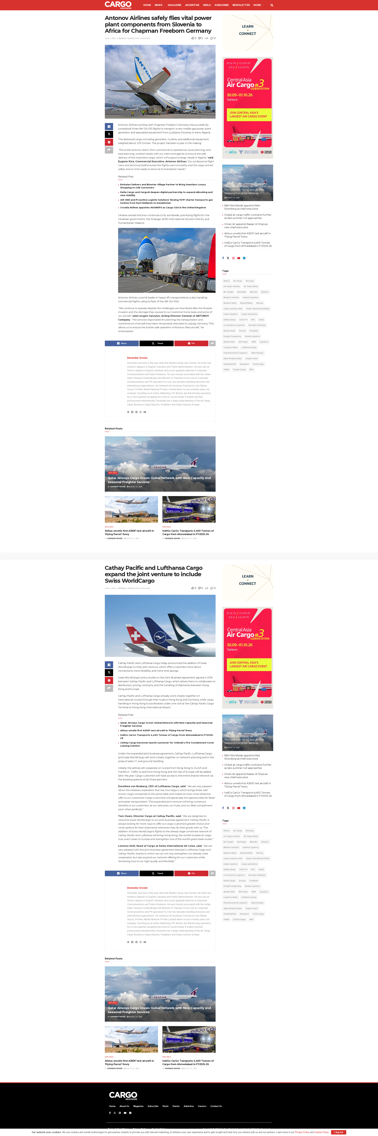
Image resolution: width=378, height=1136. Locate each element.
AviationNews (246, 303)
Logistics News (231, 347)
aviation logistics (251, 297)
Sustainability (230, 364)
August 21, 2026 (132, 538)
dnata (261, 320)
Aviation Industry (231, 297)
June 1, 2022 (110, 38)
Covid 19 (243, 320)
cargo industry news (233, 309)
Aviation (265, 292)
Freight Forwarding (232, 336)
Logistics (264, 342)
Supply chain (252, 358)
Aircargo (250, 281)
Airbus (227, 281)
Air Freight (228, 292)
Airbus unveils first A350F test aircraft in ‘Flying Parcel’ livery (156, 730)
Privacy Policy (302, 1132)
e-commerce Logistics (234, 325)
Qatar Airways (257, 353)
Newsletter (241, 5)
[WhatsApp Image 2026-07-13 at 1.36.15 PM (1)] (247, 107)
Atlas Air (254, 292)
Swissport (244, 364)
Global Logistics (252, 336)
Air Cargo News (251, 286)
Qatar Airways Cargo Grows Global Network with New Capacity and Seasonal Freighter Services (245, 190)
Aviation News (230, 303)
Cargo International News (257, 309)
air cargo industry (232, 286)
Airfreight (241, 292)
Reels (207, 5)
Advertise (192, 5)
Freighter (254, 331)
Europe (242, 331)
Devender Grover (137, 357)
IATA (254, 342)
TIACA (226, 370)
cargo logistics (231, 314)
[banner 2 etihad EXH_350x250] (247, 32)
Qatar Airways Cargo (233, 358)
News (158, 5)
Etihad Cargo (229, 331)
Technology (258, 364)
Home (147, 5)
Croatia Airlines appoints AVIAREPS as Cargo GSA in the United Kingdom (163, 207)
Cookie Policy (321, 1132)
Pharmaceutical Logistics (235, 353)
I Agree (338, 1132)
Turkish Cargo (239, 370)
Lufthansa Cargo (249, 347)
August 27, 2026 (135, 487)
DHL (253, 320)
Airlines (122, 38)
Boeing (259, 303)
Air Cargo (238, 281)
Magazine (174, 5)
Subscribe (222, 5)
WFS (252, 370)
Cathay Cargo (230, 320)
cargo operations (249, 314)
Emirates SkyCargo (257, 325)
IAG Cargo (243, 342)
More (257, 5)
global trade (229, 342)
